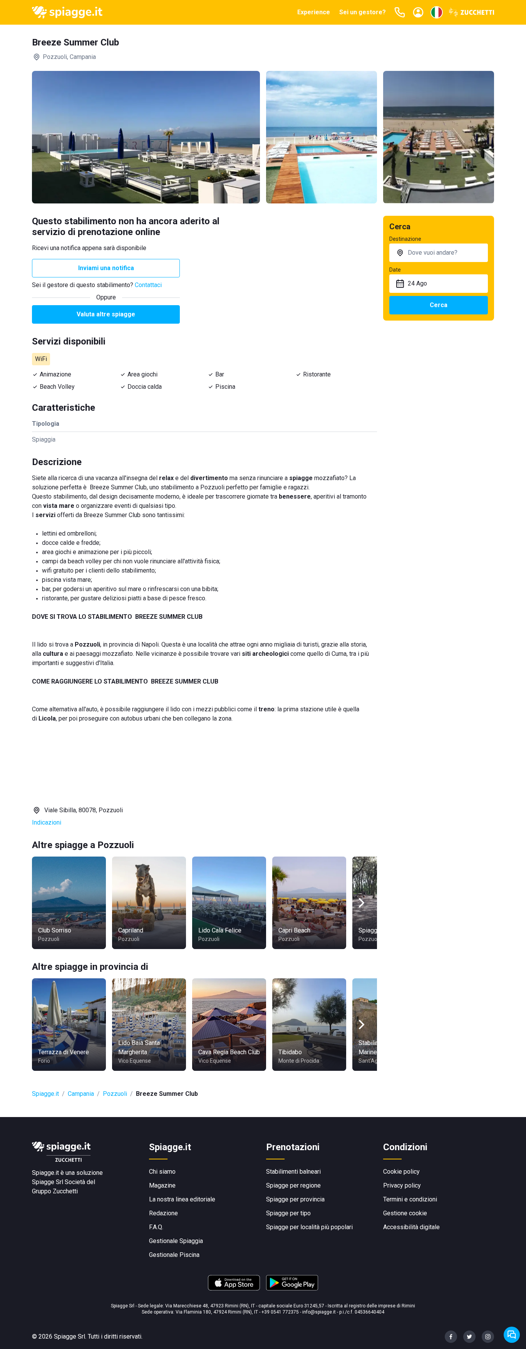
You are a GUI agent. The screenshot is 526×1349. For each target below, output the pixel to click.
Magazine (162, 1185)
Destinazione (405, 239)
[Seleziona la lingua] (437, 12)
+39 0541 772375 (280, 1312)
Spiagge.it (45, 1093)
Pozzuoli (115, 1093)
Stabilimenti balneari (293, 1171)
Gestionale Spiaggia (176, 1241)
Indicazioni (46, 822)
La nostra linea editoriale (182, 1199)
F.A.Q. (156, 1227)
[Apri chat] (512, 1335)
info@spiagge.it (319, 1312)
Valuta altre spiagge (106, 314)
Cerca (438, 305)
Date (395, 270)
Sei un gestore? (362, 12)
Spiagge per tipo (288, 1213)
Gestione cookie (405, 1213)
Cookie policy (401, 1171)
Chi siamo (162, 1171)
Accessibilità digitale (411, 1227)
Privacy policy (402, 1185)
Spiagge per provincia (295, 1199)
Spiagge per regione (293, 1185)
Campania (81, 1093)
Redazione (163, 1213)
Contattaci (148, 285)
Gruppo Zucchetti (55, 1191)
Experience (313, 12)
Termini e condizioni (410, 1199)
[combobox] (438, 253)
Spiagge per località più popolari (309, 1227)
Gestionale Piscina (174, 1254)
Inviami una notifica (106, 268)
